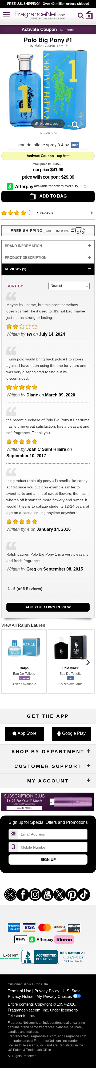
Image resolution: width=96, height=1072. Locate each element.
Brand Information (23, 246)
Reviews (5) (15, 269)
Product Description (25, 258)
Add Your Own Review (48, 607)
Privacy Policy (46, 991)
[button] (6, 15)
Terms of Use (19, 991)
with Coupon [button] (40, 177)
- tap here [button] (48, 29)
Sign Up (48, 859)
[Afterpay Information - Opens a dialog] (20, 186)
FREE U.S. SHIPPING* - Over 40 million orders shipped (48, 4)
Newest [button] (56, 286)
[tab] (47, 246)
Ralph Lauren (45, 45)
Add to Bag (53, 196)
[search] (81, 15)
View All (23, 625)
